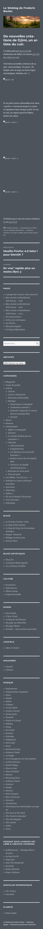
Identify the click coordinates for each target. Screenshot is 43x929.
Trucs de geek (14, 474)
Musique (12, 401)
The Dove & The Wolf (15, 813)
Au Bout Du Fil (12, 856)
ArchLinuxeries (17, 445)
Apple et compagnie (17, 430)
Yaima (8, 826)
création (6, 233)
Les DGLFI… (11, 323)
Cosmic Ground (12, 711)
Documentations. (13, 317)
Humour (9, 423)
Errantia (9, 733)
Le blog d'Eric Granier (15, 525)
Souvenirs (10, 487)
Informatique (12, 426)
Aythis (8, 701)
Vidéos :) (10, 493)
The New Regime (13, 819)
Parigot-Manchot (14, 534)
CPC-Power (11, 891)
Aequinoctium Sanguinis (17, 692)
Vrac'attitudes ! (13, 500)
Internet (12, 433)
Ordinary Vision (13, 781)
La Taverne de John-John (17, 522)
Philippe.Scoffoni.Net (15, 538)
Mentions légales (13, 326)
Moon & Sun (11, 768)
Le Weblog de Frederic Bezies (13, 922)
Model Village (12, 765)
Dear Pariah (11, 613)
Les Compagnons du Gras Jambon (21, 759)
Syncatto (10, 800)
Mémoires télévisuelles (18, 398)
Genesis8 (10, 894)
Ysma (8, 829)
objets (20, 233)
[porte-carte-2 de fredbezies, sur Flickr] (21, 172)
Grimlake (10, 736)
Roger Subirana (13, 872)
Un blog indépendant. (15, 329)
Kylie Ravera (11, 588)
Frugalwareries (17, 449)
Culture (9, 388)
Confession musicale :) (20, 407)
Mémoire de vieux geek (18, 471)
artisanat (29, 230)
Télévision (10, 490)
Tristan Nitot (12, 541)
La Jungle (10, 755)
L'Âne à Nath (12, 616)
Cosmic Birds (11, 708)
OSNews (9, 670)
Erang (8, 727)
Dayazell (9, 717)
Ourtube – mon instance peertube (21, 629)
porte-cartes (28, 233)
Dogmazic (10, 859)
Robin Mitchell (12, 869)
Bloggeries (10, 382)
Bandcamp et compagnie (21, 404)
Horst (8, 746)
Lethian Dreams (13, 762)
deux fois (23, 51)
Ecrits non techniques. (16, 320)
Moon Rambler (12, 771)
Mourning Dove (13, 778)
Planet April (11, 913)
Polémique (10, 503)
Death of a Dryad (13, 720)
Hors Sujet (10, 743)
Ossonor (9, 784)
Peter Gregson (12, 794)
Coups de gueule (13, 385)
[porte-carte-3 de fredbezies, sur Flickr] (21, 202)
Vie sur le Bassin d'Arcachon (13, 230)
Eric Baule (10, 730)
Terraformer (11, 803)
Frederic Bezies (12, 228)
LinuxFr (9, 667)
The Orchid (11, 822)
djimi (16, 233)
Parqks (9, 787)
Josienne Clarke (13, 752)
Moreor (9, 775)
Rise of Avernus (13, 797)
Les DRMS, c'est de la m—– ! (19, 477)
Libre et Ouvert (12, 648)
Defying (9, 724)
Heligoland (11, 739)
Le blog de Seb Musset (16, 619)
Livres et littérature (17, 394)
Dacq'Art (10, 560)
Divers (8, 420)
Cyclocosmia (11, 714)
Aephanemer (11, 688)
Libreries (12, 442)
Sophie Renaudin (13, 594)
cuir (11, 233)
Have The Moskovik (15, 863)
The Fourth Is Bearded (16, 816)
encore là (13, 222)
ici (4, 222)
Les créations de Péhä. (16, 566)
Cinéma (11, 391)
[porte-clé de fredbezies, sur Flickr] (21, 88)
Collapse (9, 704)
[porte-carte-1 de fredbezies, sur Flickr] (21, 137)
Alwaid (9, 698)
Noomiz (13, 417)
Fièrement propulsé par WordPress (23, 925)
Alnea (8, 695)
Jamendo (10, 866)
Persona (9, 790)
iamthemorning (13, 749)
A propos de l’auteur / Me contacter (22, 294)
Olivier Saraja (12, 591)
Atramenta (10, 585)
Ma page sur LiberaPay (16, 623)
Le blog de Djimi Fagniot (17, 563)
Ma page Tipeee (13, 626)
